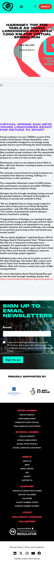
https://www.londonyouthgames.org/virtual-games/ (26, 279)
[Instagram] (27, 553)
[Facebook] (39, 553)
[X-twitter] (21, 553)
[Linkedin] (14, 553)
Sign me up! (13, 359)
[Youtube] (33, 553)
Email (8, 327)
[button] (21, 6)
